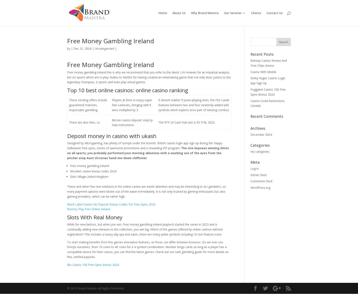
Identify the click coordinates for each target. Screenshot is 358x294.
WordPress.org (260, 188)
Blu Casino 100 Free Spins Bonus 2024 (93, 265)
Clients (256, 13)
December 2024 (261, 135)
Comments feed (261, 181)
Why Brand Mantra (205, 13)
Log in (254, 168)
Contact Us (274, 13)
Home (162, 13)
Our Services (233, 13)
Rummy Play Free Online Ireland (88, 209)
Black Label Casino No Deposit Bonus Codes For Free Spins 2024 (111, 204)
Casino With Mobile (263, 72)
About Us (179, 13)
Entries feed (258, 175)
